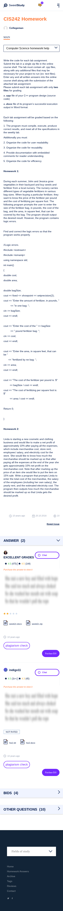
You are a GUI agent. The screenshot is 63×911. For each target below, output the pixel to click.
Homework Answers (18, 871)
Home (10, 866)
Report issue (53, 524)
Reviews (11, 886)
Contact (11, 891)
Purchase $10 (50, 653)
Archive (11, 876)
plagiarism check (17, 645)
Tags (9, 881)
